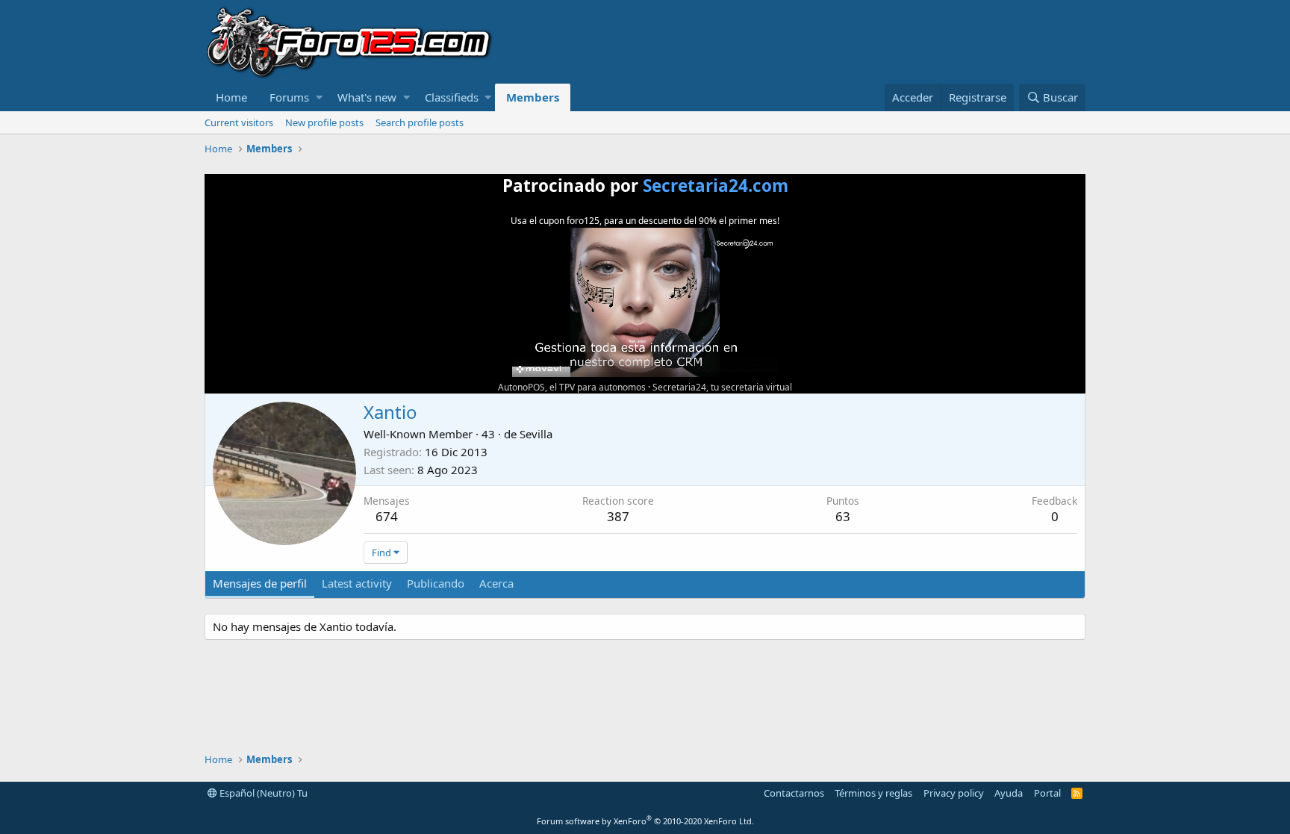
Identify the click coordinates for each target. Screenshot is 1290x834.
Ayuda (1008, 793)
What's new (366, 97)
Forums (289, 97)
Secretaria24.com (715, 185)
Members (532, 97)
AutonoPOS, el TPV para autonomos (572, 387)
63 (842, 516)
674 (387, 516)
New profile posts (324, 122)
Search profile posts (420, 122)
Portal (1047, 793)
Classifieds (452, 97)
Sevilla (536, 433)
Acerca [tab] (496, 583)
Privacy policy (953, 793)
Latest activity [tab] (357, 583)
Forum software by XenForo (645, 821)
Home (231, 97)
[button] (319, 97)
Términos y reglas (873, 793)
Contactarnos (794, 793)
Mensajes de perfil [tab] (260, 583)
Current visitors (239, 122)
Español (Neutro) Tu (262, 793)
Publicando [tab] (435, 583)
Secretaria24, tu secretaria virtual (722, 387)
